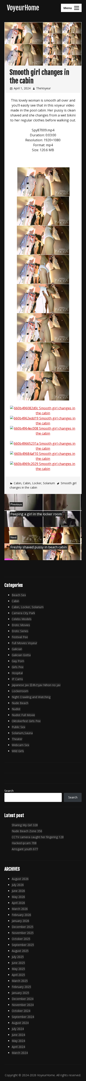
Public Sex (18, 727)
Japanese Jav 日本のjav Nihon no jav (36, 685)
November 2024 (23, 1005)
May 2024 (18, 1041)
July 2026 (18, 885)
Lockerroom (20, 691)
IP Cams (17, 679)
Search (9, 791)
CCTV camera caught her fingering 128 (38, 837)
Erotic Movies (21, 625)
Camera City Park (23, 613)
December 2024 (22, 999)
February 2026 (21, 915)
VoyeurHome (23, 8)
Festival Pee (20, 637)
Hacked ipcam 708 (24, 843)
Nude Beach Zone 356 (27, 831)
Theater (17, 739)
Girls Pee (18, 667)
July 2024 (18, 1029)
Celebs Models (22, 619)
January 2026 (20, 921)
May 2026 (18, 897)
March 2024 (20, 1053)
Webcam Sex (20, 745)
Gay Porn (18, 661)
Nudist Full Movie (23, 715)
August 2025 (20, 951)
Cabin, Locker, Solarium (39, 483)
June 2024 (18, 1035)
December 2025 (22, 927)
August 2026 (20, 879)
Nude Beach (20, 703)
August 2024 (20, 1023)
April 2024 (18, 1047)
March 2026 (20, 909)
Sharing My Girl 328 (25, 825)
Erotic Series (20, 631)
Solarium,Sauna (22, 733)
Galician (17, 649)
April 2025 (18, 975)
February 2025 (21, 987)
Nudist (16, 709)
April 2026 (18, 903)
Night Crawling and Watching (31, 697)
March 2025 (20, 981)
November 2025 (23, 933)
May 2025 (18, 969)
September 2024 (23, 1017)
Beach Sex (19, 595)
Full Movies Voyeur (24, 643)
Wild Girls (18, 751)
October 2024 (21, 1011)
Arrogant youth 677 (25, 849)
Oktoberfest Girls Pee (26, 721)
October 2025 (21, 939)
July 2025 (18, 957)
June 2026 (18, 891)
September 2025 (23, 945)
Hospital (17, 673)
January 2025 (20, 993)
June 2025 (18, 963)
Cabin (17, 483)
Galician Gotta (21, 655)
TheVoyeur (43, 88)
